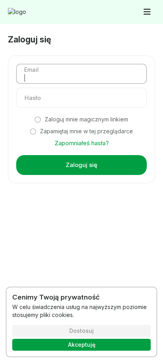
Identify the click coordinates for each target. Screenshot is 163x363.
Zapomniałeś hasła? (82, 143)
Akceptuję (81, 344)
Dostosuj (81, 330)
